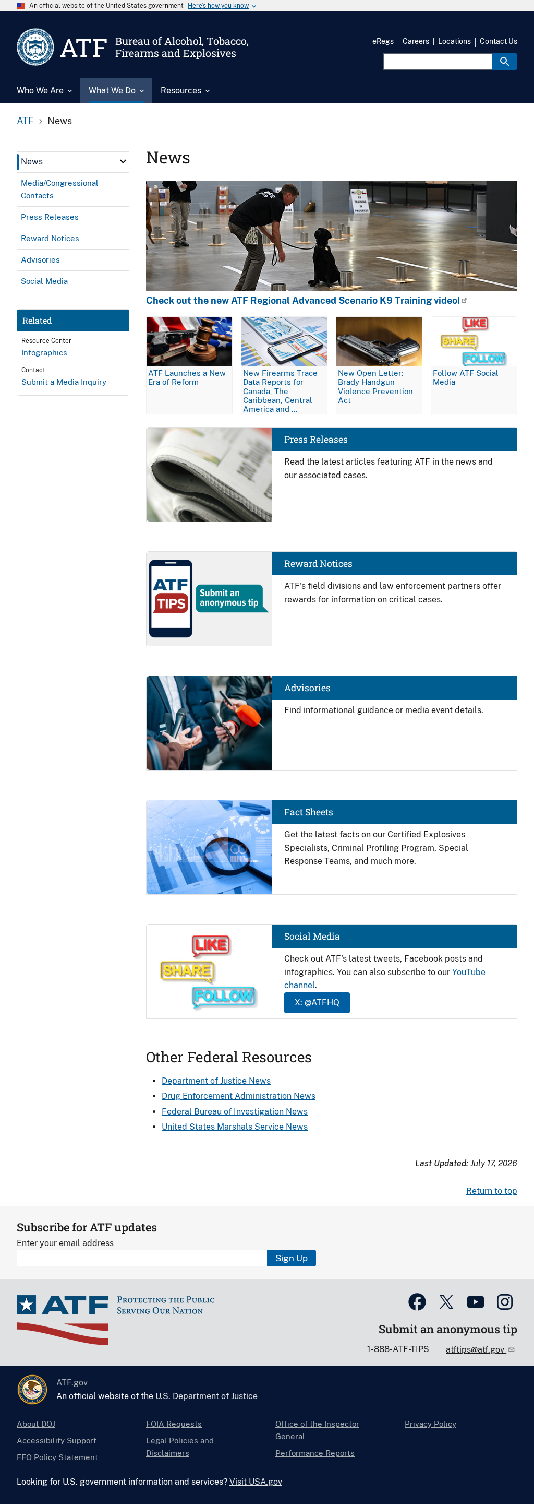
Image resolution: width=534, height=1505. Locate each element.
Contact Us (498, 41)
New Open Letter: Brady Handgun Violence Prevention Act (375, 386)
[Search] (504, 61)
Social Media (312, 936)
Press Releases (316, 439)
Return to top (491, 1191)
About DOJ (36, 1423)
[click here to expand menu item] (123, 161)
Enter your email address (65, 1243)
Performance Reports (315, 1453)
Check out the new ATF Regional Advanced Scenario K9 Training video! (303, 300)
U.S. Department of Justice (206, 1396)
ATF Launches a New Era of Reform (187, 377)
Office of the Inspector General (317, 1430)
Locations (454, 41)
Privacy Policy (430, 1423)
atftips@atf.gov (476, 1350)
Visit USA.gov (255, 1482)
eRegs (383, 41)
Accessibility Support (56, 1440)
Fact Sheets (308, 812)
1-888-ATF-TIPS (398, 1349)
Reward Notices (318, 564)
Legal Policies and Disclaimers (180, 1446)
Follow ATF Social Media (466, 377)
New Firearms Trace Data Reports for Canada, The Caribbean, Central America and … (280, 391)
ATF (25, 120)
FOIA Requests (174, 1423)
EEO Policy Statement (57, 1457)
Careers (416, 41)
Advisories (307, 688)
